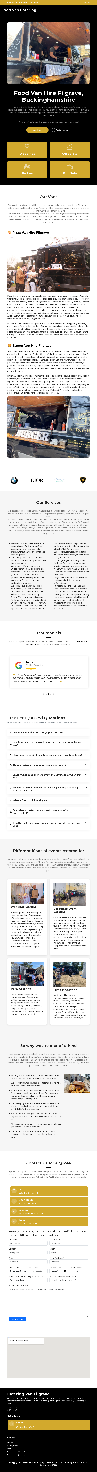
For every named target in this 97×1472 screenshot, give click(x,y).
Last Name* (54, 1239)
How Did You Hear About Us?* (62, 1276)
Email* (52, 1249)
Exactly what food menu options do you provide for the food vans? (45, 824)
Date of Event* (56, 1267)
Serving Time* (76, 1267)
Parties (27, 173)
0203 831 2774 (28, 1193)
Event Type (14, 1267)
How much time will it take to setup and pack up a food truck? (46, 755)
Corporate (69, 153)
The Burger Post (37, 644)
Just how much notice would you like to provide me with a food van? (47, 743)
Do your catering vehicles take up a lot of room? (38, 765)
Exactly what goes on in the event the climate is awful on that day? (45, 776)
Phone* (12, 1258)
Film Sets (70, 173)
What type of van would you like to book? (27, 1276)
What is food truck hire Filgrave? (29, 800)
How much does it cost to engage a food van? (37, 732)
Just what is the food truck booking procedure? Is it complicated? (40, 811)
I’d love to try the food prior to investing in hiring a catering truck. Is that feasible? (44, 789)
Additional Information (19, 1285)
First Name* (14, 1239)
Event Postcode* (56, 1258)
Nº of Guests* (35, 1267)
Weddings (27, 153)
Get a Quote (37, 130)
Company (13, 1249)
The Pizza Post (81, 641)
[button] (43, 694)
